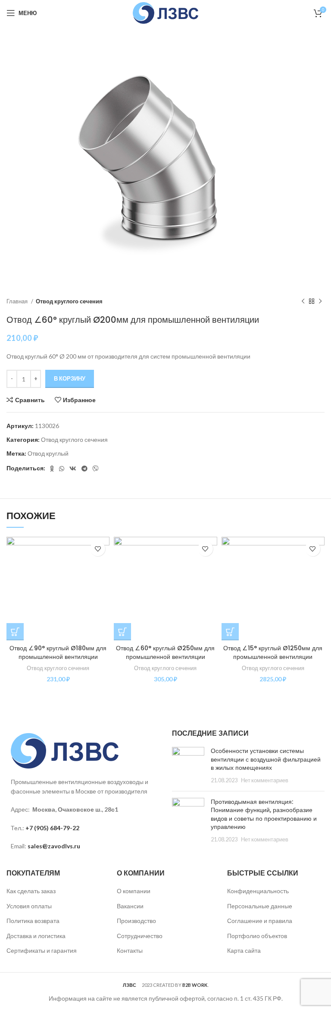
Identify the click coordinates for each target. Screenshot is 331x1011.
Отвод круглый (48, 453)
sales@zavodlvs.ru (54, 846)
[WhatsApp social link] (61, 468)
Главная (17, 301)
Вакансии (130, 906)
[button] (15, 631)
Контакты (130, 950)
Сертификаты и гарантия (41, 950)
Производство (136, 920)
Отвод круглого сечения (69, 301)
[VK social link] (73, 468)
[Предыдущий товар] (303, 301)
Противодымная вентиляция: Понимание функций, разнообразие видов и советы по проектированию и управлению (264, 814)
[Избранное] (97, 548)
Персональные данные (259, 906)
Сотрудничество (139, 935)
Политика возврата (32, 920)
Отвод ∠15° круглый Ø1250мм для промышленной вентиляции (272, 652)
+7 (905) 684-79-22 (52, 827)
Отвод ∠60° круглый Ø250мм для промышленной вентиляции (165, 652)
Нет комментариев (264, 780)
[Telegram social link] (84, 468)
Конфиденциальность (258, 890)
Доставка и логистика (36, 935)
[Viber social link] (95, 468)
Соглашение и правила (259, 920)
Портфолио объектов (257, 935)
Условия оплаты (29, 906)
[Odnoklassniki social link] (51, 468)
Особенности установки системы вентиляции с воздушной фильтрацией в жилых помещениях (266, 759)
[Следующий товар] (320, 301)
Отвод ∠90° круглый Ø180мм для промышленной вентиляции (57, 652)
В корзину (69, 378)
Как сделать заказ (31, 890)
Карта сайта (244, 950)
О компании (133, 890)
